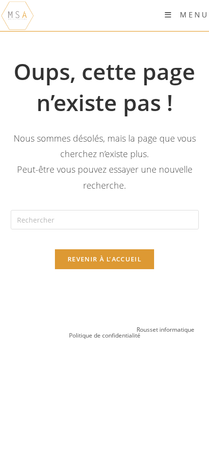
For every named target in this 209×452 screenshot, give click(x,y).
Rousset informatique (166, 329)
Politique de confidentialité (104, 335)
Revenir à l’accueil (104, 259)
